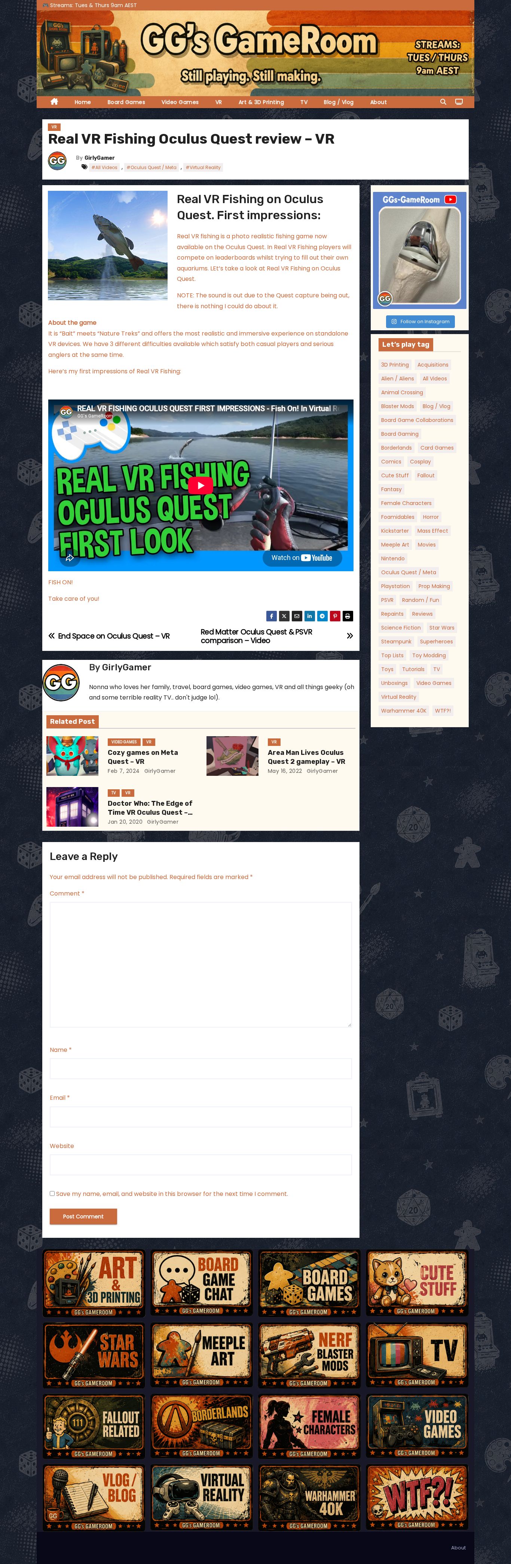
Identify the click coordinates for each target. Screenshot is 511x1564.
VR (218, 102)
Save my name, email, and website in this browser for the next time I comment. (172, 1194)
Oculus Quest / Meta (408, 572)
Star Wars (442, 627)
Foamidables (397, 517)
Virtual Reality (398, 697)
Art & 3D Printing (261, 102)
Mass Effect (432, 531)
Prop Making (434, 586)
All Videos (435, 378)
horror (431, 517)
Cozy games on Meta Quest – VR (143, 757)
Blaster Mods (397, 406)
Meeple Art (395, 544)
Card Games (437, 448)
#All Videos (104, 167)
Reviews (422, 614)
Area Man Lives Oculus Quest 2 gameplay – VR (306, 757)
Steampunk (396, 641)
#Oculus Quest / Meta (151, 167)
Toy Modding (429, 655)
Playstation (395, 586)
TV (303, 102)
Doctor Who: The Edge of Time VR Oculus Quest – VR (150, 812)
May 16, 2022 (285, 771)
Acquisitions (433, 364)
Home (83, 102)
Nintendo (393, 558)
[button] (443, 101)
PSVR (387, 600)
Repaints (392, 614)
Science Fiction (401, 627)
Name (61, 1050)
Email (60, 1097)
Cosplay (420, 461)
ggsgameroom (419, 199)
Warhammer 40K (403, 710)
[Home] (54, 102)
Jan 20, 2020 (125, 822)
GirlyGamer (100, 158)
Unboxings (394, 683)
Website (62, 1146)
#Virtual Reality (203, 167)
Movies (427, 544)
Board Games (127, 102)
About (378, 102)
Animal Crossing (402, 392)
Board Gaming (400, 434)
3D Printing (395, 364)
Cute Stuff (395, 475)
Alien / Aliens (397, 378)
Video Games (180, 102)
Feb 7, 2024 (124, 771)
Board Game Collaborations (417, 420)
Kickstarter (395, 531)
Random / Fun (420, 600)
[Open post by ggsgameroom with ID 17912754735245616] (420, 250)
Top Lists (392, 655)
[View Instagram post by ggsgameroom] (459, 300)
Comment (67, 893)
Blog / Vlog (339, 102)
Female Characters (406, 503)
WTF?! (443, 710)
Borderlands (396, 448)
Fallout (426, 475)
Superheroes (436, 641)
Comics (391, 461)
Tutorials (413, 669)
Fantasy (391, 489)
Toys (387, 669)
